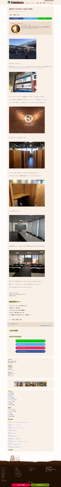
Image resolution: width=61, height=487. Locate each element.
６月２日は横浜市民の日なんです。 (46, 325)
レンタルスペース (40, 485)
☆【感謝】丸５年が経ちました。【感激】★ (20, 314)
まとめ (10, 396)
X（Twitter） (30, 18)
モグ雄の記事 (17, 470)
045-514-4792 (49, 471)
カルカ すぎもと (11, 411)
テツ (9, 412)
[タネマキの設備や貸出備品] (30, 384)
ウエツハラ (11, 409)
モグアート (11, 401)
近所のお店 (11, 404)
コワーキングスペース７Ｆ (20, 66)
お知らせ (10, 394)
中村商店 (14, 14)
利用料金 (3, 476)
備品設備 (44, 2)
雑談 (18, 14)
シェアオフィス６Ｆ (32, 99)
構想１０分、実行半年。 (15, 307)
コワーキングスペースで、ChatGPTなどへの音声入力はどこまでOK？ (18, 422)
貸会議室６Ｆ (38, 99)
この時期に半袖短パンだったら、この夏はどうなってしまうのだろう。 (18, 441)
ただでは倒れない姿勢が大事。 (12, 430)
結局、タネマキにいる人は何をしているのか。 (14, 444)
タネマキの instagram (22, 347)
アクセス (47, 2)
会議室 (41, 2)
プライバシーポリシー (33, 467)
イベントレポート (12, 399)
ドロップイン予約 (21, 485)
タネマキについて (27, 2)
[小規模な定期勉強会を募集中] (41, 384)
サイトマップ (51, 0)
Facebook (16, 18)
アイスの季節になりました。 (14, 323)
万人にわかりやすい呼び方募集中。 (18, 310)
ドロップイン (33, 2)
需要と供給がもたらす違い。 (12, 433)
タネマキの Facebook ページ (23, 351)
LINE (45, 18)
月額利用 (37, 2)
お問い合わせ (47, 0)
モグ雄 (11, 14)
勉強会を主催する (4, 480)
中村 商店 (29, 25)
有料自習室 (3, 473)
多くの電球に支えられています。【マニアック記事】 (15, 427)
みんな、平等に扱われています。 (17, 312)
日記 (9, 403)
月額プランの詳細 (10, 375)
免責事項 (31, 470)
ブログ (51, 2)
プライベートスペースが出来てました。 (19, 305)
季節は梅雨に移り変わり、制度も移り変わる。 (14, 438)
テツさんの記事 (18, 476)
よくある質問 (11, 398)
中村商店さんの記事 (18, 473)
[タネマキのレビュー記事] (19, 384)
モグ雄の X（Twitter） (22, 344)
